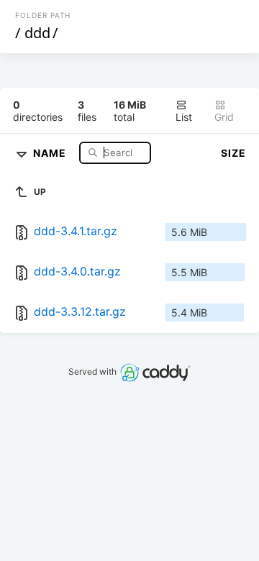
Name (51, 152)
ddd (37, 32)
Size (233, 153)
